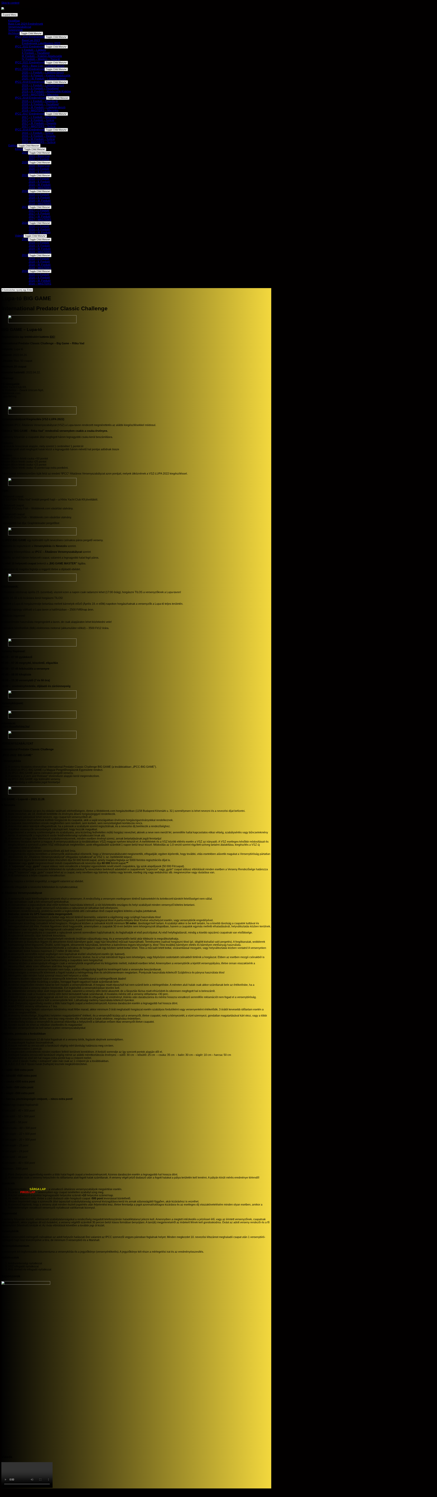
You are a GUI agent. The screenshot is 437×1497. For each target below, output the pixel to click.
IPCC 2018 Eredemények (30, 97)
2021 (25, 152)
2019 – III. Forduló (40, 184)
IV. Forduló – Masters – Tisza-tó (41, 59)
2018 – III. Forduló (40, 200)
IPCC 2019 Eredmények (30, 81)
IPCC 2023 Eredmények (30, 36)
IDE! (52, 336)
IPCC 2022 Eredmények (30, 46)
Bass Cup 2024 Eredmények (25, 23)
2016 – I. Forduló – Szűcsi (37, 133)
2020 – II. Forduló (39, 172)
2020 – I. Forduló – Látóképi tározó (43, 72)
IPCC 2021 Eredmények (30, 62)
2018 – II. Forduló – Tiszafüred (40, 104)
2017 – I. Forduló (39, 210)
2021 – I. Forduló (39, 159)
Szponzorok (15, 30)
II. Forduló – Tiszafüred (36, 53)
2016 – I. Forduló (39, 226)
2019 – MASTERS (40, 187)
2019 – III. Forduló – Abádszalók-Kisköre (46, 91)
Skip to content (10, 2)
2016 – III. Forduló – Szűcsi (38, 139)
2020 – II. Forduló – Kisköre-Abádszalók (46, 75)
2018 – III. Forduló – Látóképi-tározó (43, 107)
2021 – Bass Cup (39, 156)
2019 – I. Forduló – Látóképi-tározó (43, 85)
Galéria (12, 145)
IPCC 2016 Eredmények (30, 129)
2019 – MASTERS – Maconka (40, 94)
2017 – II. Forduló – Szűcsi (38, 120)
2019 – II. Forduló (39, 181)
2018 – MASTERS (40, 203)
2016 (25, 222)
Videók (19, 235)
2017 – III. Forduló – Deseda (39, 123)
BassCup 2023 (31, 40)
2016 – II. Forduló (39, 229)
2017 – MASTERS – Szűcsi (38, 126)
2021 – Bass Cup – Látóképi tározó (43, 65)
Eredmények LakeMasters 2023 (41, 43)
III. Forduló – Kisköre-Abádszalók (42, 56)
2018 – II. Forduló (39, 197)
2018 (25, 191)
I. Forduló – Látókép (34, 50)
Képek (19, 149)
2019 (25, 175)
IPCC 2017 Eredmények (30, 113)
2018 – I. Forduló (39, 194)
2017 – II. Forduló (39, 213)
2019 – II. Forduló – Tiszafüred (40, 88)
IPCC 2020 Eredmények (30, 69)
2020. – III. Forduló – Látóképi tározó (44, 78)
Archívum (14, 33)
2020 (25, 162)
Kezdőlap (14, 20)
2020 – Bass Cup (39, 165)
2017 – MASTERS (40, 219)
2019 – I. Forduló (39, 178)
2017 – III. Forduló (40, 216)
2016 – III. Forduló (40, 232)
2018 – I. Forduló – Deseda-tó (40, 101)
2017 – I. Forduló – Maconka (39, 117)
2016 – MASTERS (40, 283)
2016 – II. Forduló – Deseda (38, 136)
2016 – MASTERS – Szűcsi (38, 142)
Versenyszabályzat (19, 26)
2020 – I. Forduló (39, 168)
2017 (25, 207)
